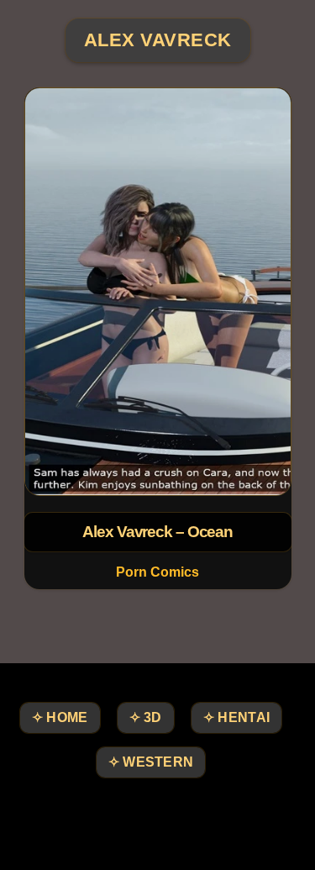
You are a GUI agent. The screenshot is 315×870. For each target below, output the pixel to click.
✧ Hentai (236, 717)
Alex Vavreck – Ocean (157, 531)
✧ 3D (145, 717)
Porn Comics (157, 572)
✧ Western (151, 762)
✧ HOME (60, 717)
